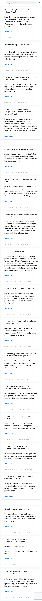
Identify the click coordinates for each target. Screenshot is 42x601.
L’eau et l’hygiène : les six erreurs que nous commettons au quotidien (20, 355)
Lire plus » (8, 32)
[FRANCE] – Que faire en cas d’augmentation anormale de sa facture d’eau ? (17, 112)
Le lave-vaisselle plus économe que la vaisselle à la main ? (20, 477)
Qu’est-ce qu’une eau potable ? (17, 509)
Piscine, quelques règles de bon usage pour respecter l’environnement (20, 78)
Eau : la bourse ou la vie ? (14, 251)
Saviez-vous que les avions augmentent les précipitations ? (17, 447)
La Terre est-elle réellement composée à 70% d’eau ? (16, 540)
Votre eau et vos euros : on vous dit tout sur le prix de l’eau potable (19, 387)
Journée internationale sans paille (18, 149)
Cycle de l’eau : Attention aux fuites (19, 289)
